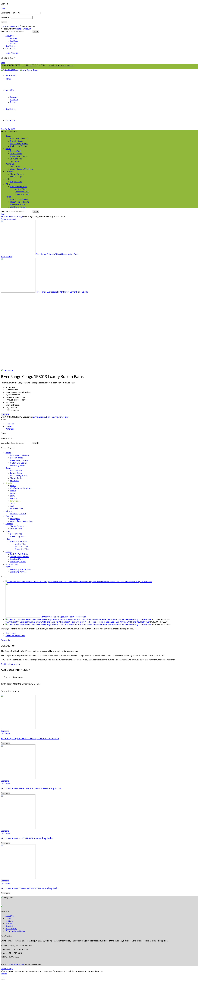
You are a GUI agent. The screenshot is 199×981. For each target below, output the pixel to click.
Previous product (8, 219)
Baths (8, 148)
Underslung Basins (18, 146)
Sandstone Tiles (22, 191)
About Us (10, 36)
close (3, 8)
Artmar (13, 485)
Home (8, 79)
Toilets (9, 197)
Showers (9, 171)
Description (11, 633)
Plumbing (10, 164)
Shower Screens (17, 174)
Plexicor (13, 498)
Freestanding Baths (18, 156)
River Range (17, 216)
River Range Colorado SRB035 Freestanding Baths (57, 254)
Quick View (5, 733)
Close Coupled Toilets (19, 202)
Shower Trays (16, 176)
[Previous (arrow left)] (2, 979)
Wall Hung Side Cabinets (20, 569)
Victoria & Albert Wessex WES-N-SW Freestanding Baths (30, 888)
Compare (5, 414)
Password (6, 17)
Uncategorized (12, 564)
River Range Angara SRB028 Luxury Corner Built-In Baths (30, 738)
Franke (13, 490)
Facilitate (14, 41)
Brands (9, 216)
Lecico (12, 493)
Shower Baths (16, 159)
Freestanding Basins (19, 143)
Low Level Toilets (17, 204)
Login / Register (12, 53)
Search (35, 31)
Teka (12, 503)
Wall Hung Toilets (18, 207)
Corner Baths (16, 153)
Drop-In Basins (16, 141)
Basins (8, 136)
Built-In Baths (16, 151)
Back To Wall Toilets (19, 199)
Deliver (13, 43)
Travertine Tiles (22, 194)
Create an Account (23, 29)
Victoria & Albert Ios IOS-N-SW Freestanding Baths (27, 838)
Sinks (8, 179)
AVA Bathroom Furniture (21, 488)
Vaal (12, 506)
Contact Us (10, 48)
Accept (4, 973)
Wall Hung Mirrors (18, 513)
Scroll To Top (7, 968)
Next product (6, 256)
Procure (13, 38)
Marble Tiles (20, 189)
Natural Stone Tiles (18, 186)
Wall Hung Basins (17, 465)
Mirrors (9, 511)
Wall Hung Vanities (18, 572)
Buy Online (10, 46)
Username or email (10, 13)
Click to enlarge (7, 368)
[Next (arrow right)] (4, 979)
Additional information (15, 635)
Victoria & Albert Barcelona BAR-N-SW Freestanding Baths (31, 788)
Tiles (8, 184)
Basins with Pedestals (19, 138)
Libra (12, 496)
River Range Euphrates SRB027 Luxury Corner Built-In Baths (62, 292)
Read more (5, 743)
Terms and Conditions (15, 931)
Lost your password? (10, 26)
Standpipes (15, 166)
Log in (4, 22)
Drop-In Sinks (16, 181)
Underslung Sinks (17, 536)
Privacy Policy (11, 928)
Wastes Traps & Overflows (21, 169)
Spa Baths (14, 161)
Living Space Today (16, 964)
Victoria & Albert (17, 508)
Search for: (5, 31)
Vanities (9, 567)
